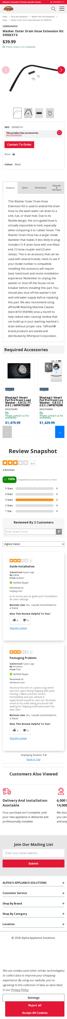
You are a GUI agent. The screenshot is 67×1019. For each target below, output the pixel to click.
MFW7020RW (46, 409)
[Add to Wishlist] (59, 132)
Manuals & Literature (56, 187)
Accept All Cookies (35, 1013)
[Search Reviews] (59, 532)
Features (10, 187)
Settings (34, 998)
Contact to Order (19, 144)
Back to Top (33, 759)
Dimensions (40, 187)
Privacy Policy (19, 990)
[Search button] (54, 8)
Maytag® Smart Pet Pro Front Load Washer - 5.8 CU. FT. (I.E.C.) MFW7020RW (53, 401)
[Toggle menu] (61, 8)
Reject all (34, 1005)
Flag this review (18, 628)
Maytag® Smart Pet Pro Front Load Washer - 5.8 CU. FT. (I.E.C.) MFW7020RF (18, 401)
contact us (17, 46)
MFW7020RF (11, 409)
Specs (25, 187)
